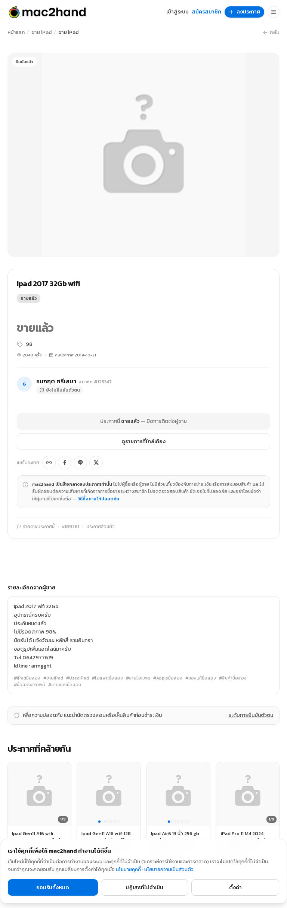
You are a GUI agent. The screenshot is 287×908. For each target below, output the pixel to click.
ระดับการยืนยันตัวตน (250, 715)
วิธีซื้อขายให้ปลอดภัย (98, 499)
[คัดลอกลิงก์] (49, 462)
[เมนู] (274, 12)
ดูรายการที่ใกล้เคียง (143, 441)
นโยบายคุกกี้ (128, 869)
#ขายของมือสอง (64, 685)
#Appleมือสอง (167, 678)
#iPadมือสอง (27, 678)
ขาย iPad (41, 32)
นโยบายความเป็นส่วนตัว (169, 869)
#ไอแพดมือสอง (107, 678)
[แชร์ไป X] (96, 462)
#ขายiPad (53, 678)
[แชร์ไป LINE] (80, 462)
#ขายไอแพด (138, 678)
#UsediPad (77, 678)
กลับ (275, 32)
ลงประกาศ (248, 12)
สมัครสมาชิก (206, 12)
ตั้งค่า (235, 888)
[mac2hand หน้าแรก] (47, 12)
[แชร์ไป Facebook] (64, 462)
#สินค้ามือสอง (233, 678)
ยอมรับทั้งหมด (52, 888)
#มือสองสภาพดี (29, 685)
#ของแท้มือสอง (200, 678)
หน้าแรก (16, 32)
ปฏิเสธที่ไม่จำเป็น (144, 888)
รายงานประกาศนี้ (39, 527)
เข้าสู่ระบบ (177, 12)
